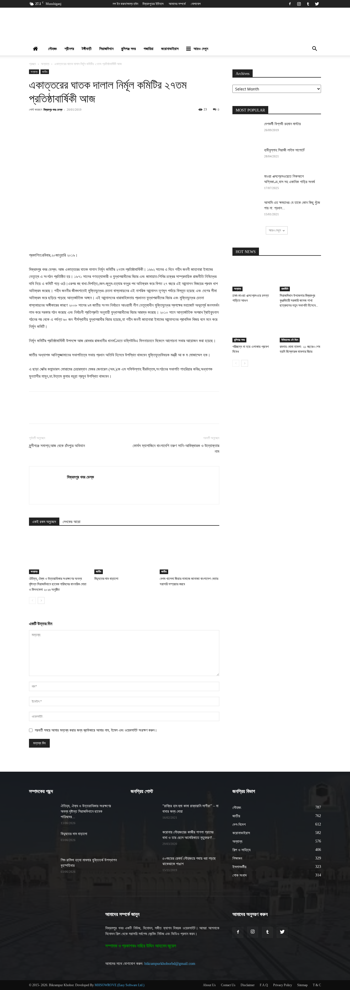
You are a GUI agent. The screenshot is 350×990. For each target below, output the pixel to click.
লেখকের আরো (71, 522)
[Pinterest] (89, 121)
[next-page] (41, 600)
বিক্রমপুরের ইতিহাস (153, 4)
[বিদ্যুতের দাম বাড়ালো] (124, 553)
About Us (209, 985)
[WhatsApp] (102, 121)
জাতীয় (44, 72)
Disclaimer (248, 985)
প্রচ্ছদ (32, 64)
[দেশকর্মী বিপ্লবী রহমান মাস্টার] (246, 130)
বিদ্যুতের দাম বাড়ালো (106, 579)
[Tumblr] (308, 4)
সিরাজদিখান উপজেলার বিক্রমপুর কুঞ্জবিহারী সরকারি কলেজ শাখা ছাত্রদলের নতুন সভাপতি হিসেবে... (299, 300)
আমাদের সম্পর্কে (177, 4)
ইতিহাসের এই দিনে (289, 339)
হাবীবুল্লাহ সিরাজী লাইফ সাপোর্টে (284, 150)
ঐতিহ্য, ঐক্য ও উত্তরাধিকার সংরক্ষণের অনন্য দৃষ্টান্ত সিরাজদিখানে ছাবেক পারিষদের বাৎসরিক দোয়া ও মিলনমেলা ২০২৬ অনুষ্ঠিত (57, 584)
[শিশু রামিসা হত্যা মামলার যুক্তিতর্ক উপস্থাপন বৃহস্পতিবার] (42, 867)
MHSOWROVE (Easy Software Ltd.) (119, 985)
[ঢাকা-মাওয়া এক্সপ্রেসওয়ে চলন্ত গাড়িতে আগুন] (253, 277)
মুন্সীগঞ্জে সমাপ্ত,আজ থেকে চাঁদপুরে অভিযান (57, 445)
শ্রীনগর (69, 49)
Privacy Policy (282, 985)
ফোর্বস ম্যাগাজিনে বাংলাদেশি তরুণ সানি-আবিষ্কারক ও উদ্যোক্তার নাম (176, 448)
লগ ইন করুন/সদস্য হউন (125, 4)
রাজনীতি (284, 288)
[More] (152, 121)
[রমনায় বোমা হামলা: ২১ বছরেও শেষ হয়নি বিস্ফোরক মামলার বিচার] (300, 328)
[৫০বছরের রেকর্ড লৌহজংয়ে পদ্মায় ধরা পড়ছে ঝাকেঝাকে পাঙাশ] (144, 865)
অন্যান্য (45, 64)
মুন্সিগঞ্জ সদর (128, 49)
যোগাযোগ (196, 4)
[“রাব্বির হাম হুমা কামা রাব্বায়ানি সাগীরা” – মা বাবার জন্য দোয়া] (144, 812)
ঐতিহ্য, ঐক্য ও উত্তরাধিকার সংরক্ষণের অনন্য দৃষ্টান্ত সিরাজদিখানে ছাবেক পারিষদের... (86, 811)
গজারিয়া (148, 49)
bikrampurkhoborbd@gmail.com (169, 964)
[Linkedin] (114, 121)
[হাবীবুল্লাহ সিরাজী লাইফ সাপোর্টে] (246, 157)
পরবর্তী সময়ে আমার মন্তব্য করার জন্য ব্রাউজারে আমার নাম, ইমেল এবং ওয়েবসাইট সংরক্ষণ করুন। (96, 730)
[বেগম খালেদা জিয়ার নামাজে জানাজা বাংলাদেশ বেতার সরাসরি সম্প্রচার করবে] (189, 553)
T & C (317, 985)
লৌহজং (52, 49)
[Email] (127, 121)
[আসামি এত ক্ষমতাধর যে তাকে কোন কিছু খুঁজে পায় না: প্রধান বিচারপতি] (246, 209)
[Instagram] (299, 4)
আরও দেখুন (201, 49)
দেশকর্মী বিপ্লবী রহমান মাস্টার (282, 124)
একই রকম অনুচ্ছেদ (44, 522)
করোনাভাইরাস (170, 49)
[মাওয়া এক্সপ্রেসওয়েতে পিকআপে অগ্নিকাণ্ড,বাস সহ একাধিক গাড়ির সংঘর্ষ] (246, 183)
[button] (314, 49)
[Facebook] (290, 4)
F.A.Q (264, 985)
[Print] (139, 121)
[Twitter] (317, 4)
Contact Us (228, 985)
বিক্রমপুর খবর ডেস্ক (52, 109)
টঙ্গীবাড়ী (87, 49)
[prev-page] (32, 600)
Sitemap (302, 985)
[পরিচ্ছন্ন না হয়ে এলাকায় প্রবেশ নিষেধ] (253, 328)
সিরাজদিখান (106, 49)
